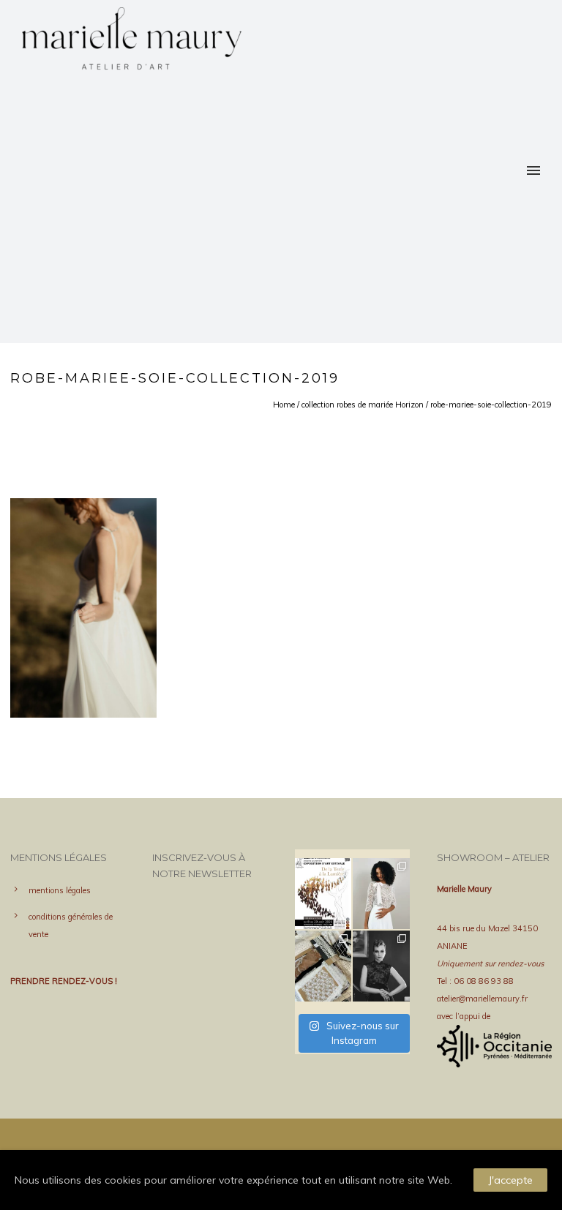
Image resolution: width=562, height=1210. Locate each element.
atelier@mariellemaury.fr (482, 998)
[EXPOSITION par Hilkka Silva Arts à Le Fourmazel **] (323, 893)
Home (284, 404)
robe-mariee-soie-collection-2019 (491, 404)
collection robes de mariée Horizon (362, 404)
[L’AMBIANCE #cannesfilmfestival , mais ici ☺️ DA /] (381, 966)
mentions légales (60, 890)
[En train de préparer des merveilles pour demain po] (323, 966)
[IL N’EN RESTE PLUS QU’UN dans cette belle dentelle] (381, 893)
